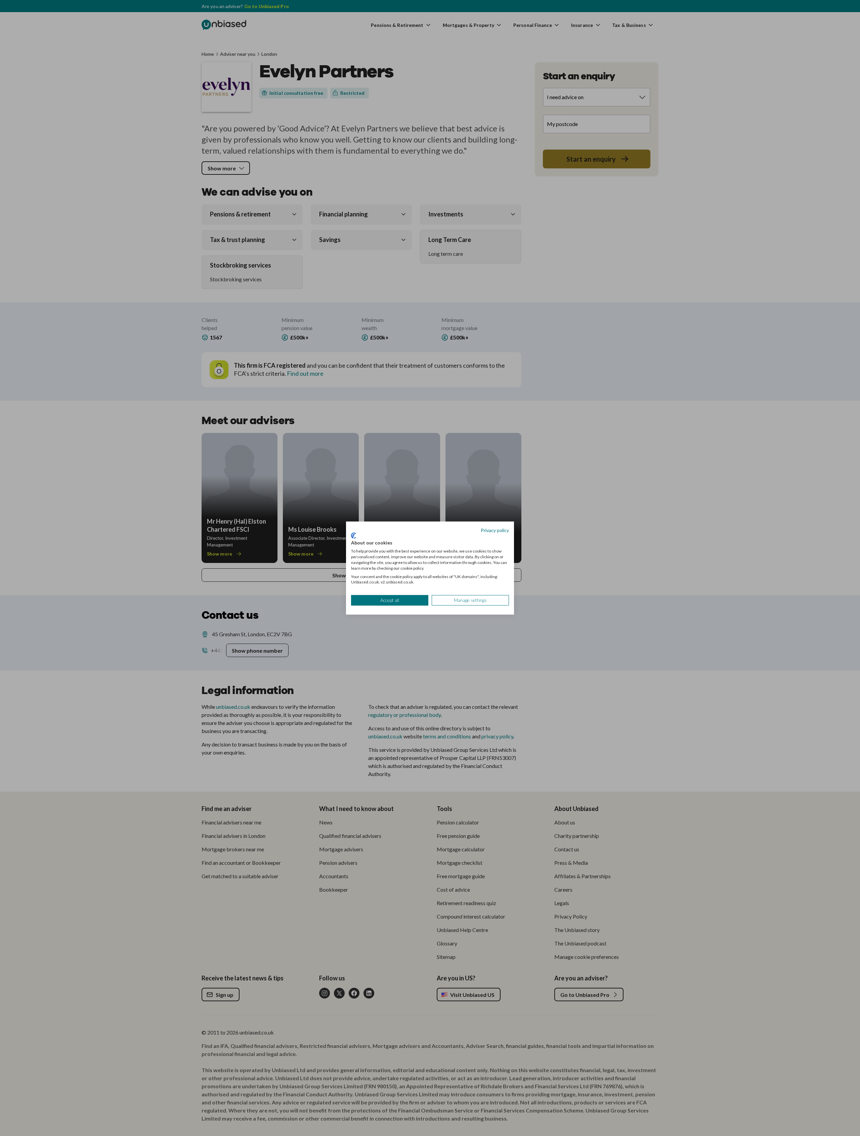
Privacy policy (495, 530)
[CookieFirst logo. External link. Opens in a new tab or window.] (353, 535)
